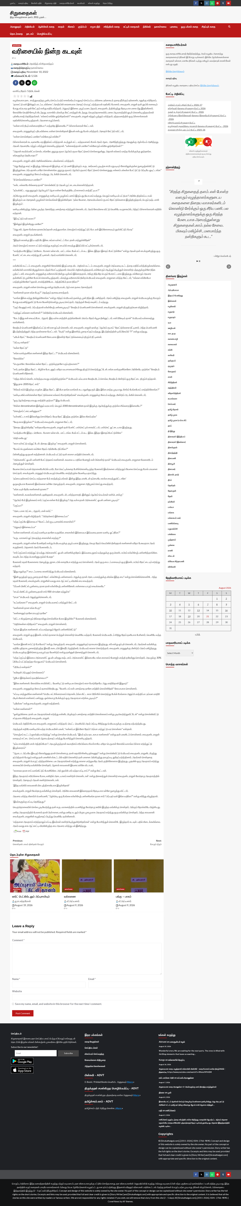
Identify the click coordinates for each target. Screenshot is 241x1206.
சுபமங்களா (172, 398)
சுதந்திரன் (172, 387)
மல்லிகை (172, 534)
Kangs (162, 1060)
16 (226, 610)
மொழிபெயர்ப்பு (44, 33)
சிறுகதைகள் (23, 13)
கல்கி (170, 349)
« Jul (197, 634)
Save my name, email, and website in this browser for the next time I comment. (58, 1003)
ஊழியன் (172, 328)
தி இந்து (171, 431)
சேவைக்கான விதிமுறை (95, 1060)
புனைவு (174, 26)
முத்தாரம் (172, 539)
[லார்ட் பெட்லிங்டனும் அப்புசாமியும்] (35, 875)
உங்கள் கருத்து (94, 3)
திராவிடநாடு (173, 474)
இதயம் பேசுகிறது (175, 295)
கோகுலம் (172, 371)
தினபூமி (171, 463)
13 (198, 610)
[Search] (229, 26)
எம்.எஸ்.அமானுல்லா (185, 1077)
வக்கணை (70, 896)
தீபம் (170, 480)
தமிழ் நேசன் (173, 409)
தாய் (170, 425)
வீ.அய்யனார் (73, 901)
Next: (156, 843)
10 (170, 610)
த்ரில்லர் (147, 26)
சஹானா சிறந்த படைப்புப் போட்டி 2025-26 (186, 129)
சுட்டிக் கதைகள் (131, 26)
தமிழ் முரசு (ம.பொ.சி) (177, 420)
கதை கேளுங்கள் (92, 1041)
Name (16, 979)
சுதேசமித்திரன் (174, 393)
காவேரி (171, 355)
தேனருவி (172, 490)
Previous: (28, 843)
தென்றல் (171, 485)
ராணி (170, 550)
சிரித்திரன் (172, 382)
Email (92, 979)
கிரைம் (71, 26)
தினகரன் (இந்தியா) (176, 436)
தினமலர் (171, 469)
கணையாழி (173, 339)
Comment (18, 940)
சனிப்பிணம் (170, 1110)
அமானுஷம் (15, 26)
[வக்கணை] (87, 875)
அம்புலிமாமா (173, 290)
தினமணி (172, 458)
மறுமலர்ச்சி (173, 528)
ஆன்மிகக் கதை (46, 26)
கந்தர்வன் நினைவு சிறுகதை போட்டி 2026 (187, 108)
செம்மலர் (172, 404)
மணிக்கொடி (173, 523)
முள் (169, 1092)
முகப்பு (12, 3)
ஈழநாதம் (172, 317)
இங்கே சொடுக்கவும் (175, 71)
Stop (199, 261)
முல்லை (171, 545)
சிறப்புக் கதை (208, 26)
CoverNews (113, 1201)
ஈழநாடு (171, 311)
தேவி (170, 496)
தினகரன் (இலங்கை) (177, 442)
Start (197, 261)
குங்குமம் (172, 360)
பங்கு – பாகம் (123, 896)
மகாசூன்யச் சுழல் (177, 1041)
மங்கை (171, 512)
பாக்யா (171, 507)
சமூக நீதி (95, 26)
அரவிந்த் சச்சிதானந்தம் (41, 63)
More (130, 1082)
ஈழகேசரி (172, 306)
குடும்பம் (82, 26)
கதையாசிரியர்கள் (67, 3)
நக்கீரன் (171, 501)
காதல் (61, 26)
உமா (169, 322)
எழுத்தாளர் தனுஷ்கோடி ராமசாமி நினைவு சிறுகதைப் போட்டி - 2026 (198, 126)
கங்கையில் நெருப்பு (176, 1060)
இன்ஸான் (172, 301)
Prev (168, 266)
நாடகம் (30, 33)
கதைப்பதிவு (23, 3)
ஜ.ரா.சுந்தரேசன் (23, 901)
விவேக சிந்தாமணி (176, 561)
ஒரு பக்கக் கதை (189, 26)
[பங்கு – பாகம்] (139, 875)
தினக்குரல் (172, 447)
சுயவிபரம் (81, 3)
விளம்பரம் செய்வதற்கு (94, 1054)
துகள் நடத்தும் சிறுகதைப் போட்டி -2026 (186, 112)
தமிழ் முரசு (172, 415)
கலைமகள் (172, 344)
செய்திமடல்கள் (91, 1047)
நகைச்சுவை (160, 26)
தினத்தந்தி (173, 453)
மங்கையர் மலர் (174, 518)
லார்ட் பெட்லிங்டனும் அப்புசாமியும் (31, 896)
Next (229, 266)
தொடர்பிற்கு (108, 3)
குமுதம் (171, 366)
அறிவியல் (30, 26)
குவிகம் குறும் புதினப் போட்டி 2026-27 (185, 104)
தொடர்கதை (16, 33)
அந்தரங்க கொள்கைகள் (95, 1066)
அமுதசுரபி (172, 284)
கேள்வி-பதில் (36, 3)
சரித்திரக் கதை (112, 26)
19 (189, 616)
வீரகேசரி (172, 566)
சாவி (170, 377)
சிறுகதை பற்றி (50, 3)
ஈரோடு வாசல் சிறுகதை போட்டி (181, 122)
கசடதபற (172, 333)
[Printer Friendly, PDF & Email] (21, 831)
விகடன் (171, 556)
